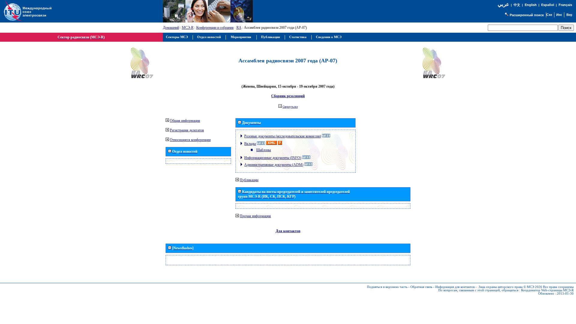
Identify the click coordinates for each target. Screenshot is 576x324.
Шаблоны (263, 150)
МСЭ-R (188, 28)
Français (565, 5)
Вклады (250, 144)
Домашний (171, 28)
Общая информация (185, 120)
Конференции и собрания (215, 28)
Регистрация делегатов (187, 130)
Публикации (249, 180)
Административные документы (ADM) (273, 165)
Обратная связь (421, 287)
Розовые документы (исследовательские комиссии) (282, 136)
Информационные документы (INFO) (272, 158)
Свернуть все (290, 106)
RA (238, 28)
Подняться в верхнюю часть (387, 287)
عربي (503, 4)
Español (547, 5)
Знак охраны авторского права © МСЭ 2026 (510, 287)
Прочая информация (255, 216)
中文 (517, 5)
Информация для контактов (455, 287)
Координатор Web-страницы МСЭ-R (547, 290)
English (531, 5)
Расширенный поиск (527, 15)
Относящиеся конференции (190, 140)
